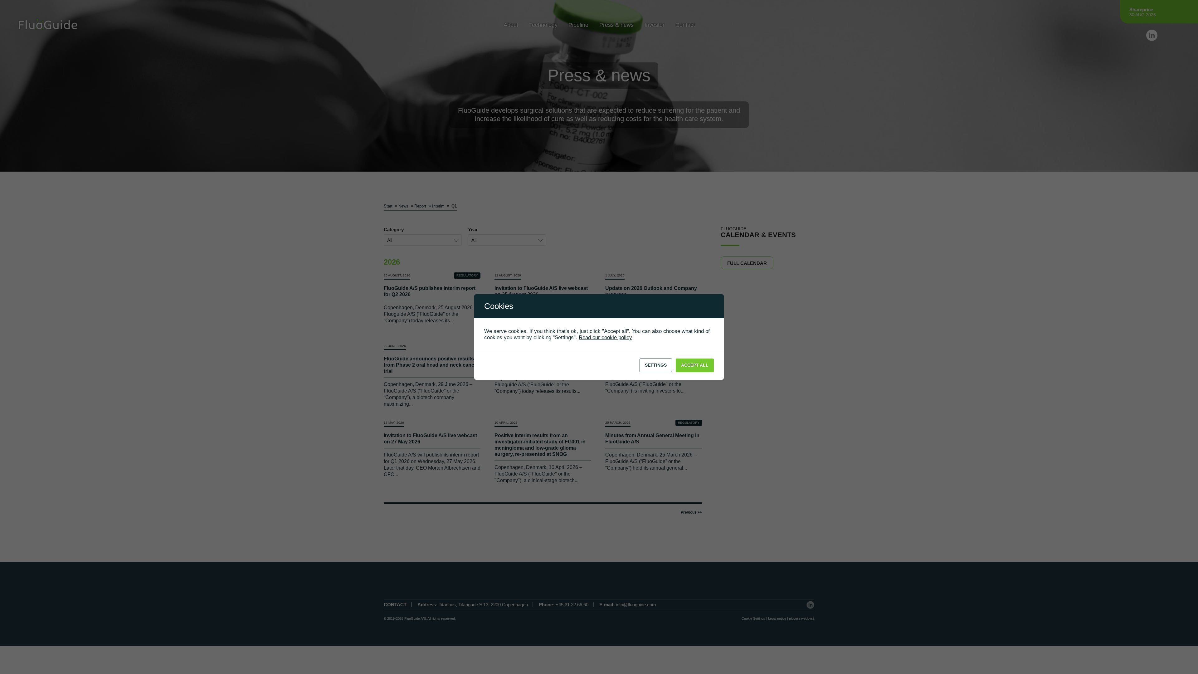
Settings (656, 365)
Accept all (695, 365)
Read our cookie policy (605, 337)
